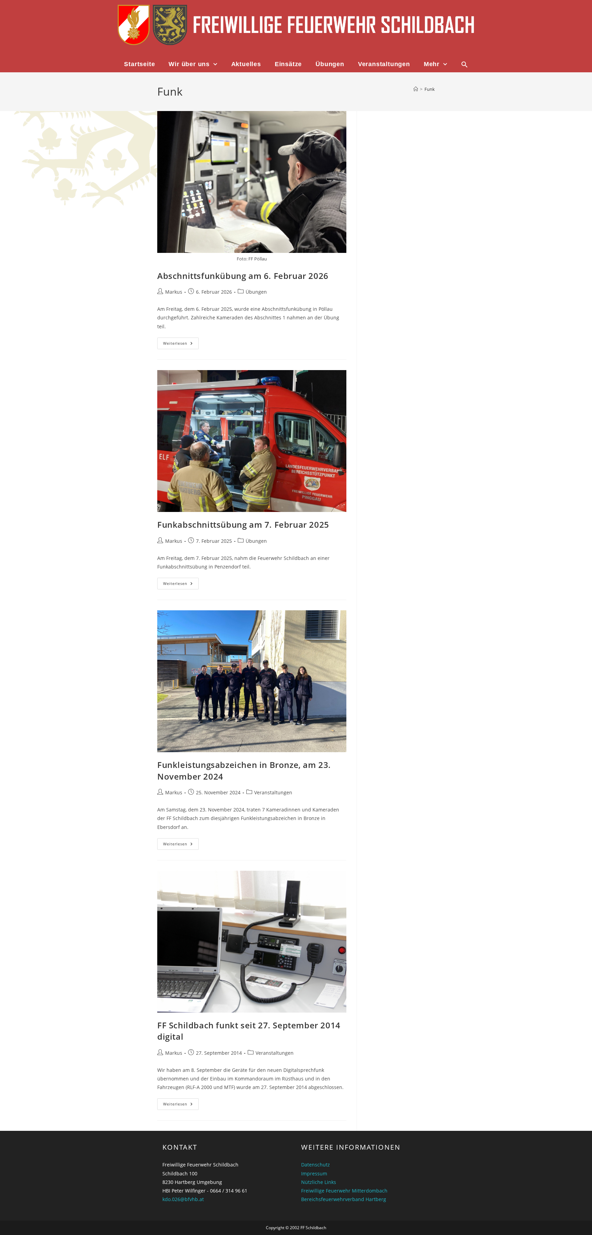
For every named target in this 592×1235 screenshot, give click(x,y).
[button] (464, 64)
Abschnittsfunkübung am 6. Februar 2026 (243, 275)
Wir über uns (189, 64)
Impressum (314, 1173)
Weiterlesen (181, 342)
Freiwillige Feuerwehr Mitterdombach (344, 1190)
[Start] (416, 89)
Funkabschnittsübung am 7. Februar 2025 (243, 524)
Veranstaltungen (384, 64)
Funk (429, 89)
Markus (173, 292)
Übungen (330, 64)
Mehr (432, 64)
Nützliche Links (318, 1182)
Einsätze (288, 64)
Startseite (139, 64)
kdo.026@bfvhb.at (183, 1199)
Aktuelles (246, 64)
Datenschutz (315, 1164)
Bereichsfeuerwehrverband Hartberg (343, 1199)
